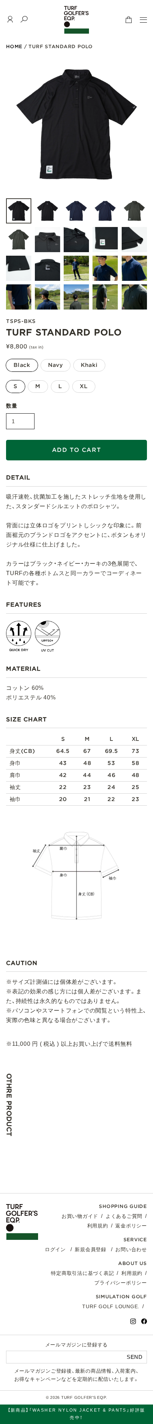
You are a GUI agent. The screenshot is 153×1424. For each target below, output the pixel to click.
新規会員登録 (90, 1249)
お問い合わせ (131, 1249)
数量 (11, 406)
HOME (14, 46)
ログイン (55, 1249)
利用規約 (97, 1225)
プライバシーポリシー (120, 1282)
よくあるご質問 (124, 1216)
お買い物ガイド (80, 1216)
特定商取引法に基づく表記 (82, 1273)
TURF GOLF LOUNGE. (110, 1306)
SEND (135, 1357)
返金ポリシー (131, 1225)
